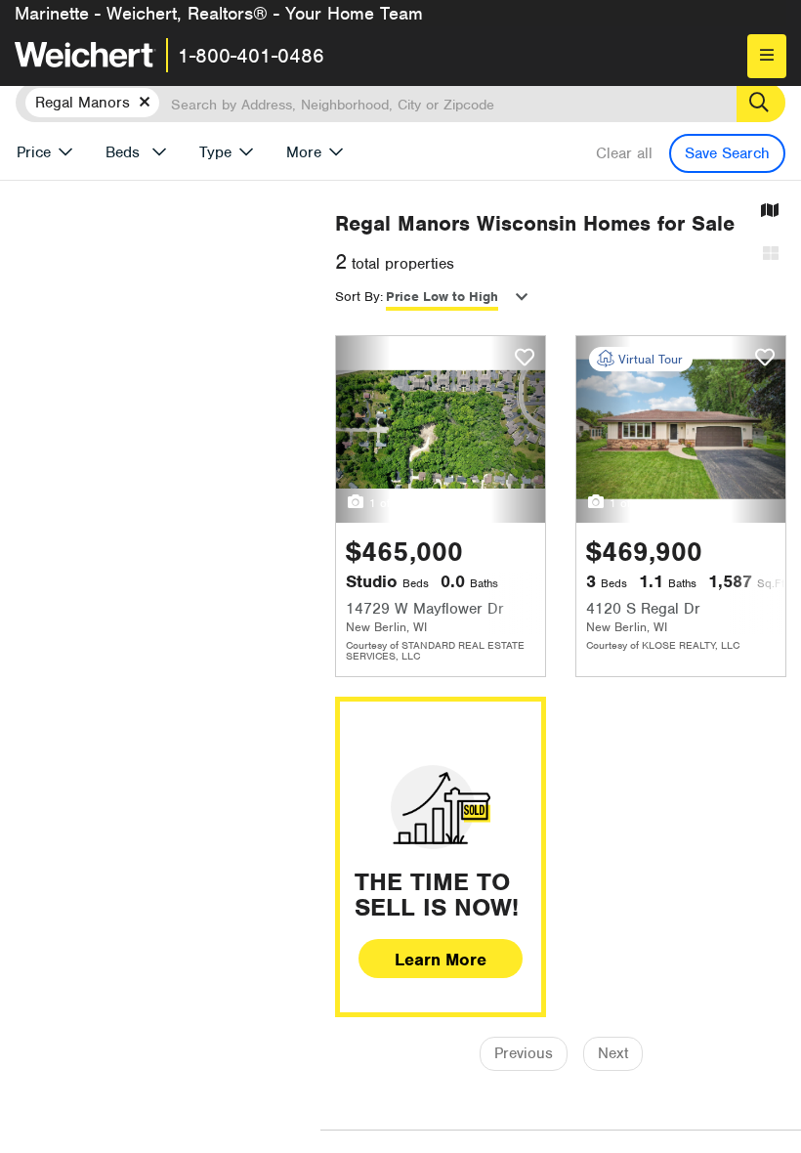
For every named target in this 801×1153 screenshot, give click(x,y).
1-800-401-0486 (251, 55)
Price (34, 152)
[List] (770, 254)
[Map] (769, 211)
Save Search (727, 153)
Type (215, 152)
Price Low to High (442, 296)
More (303, 152)
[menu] (766, 56)
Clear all (624, 153)
